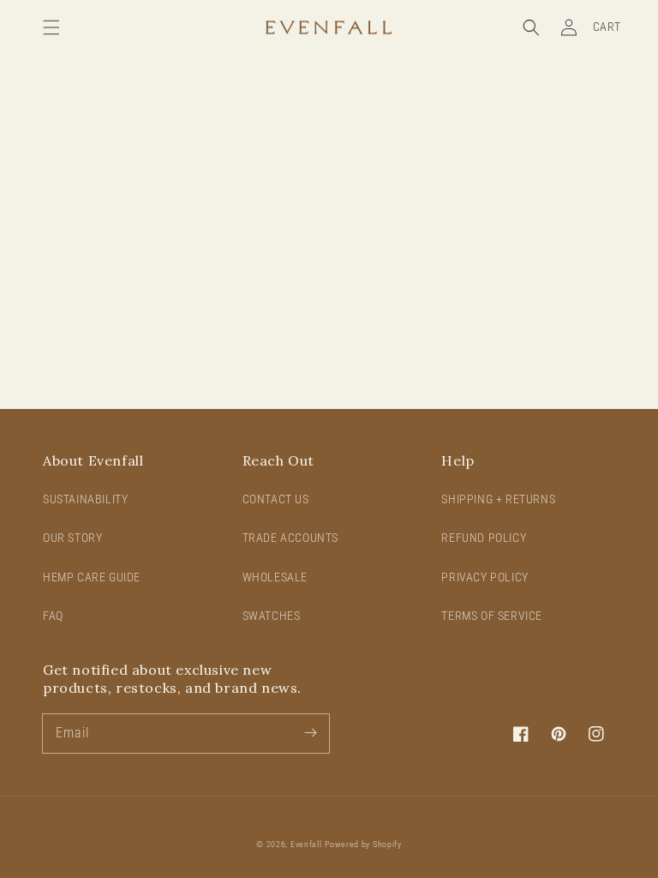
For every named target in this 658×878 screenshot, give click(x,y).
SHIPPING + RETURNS (498, 499)
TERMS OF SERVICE (491, 615)
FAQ (53, 615)
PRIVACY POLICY (484, 577)
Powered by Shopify (363, 844)
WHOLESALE (275, 577)
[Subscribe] (310, 733)
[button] (51, 27)
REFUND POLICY (483, 537)
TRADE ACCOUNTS (290, 537)
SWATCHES (271, 615)
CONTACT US (275, 499)
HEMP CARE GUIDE (92, 577)
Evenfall (306, 844)
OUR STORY (72, 537)
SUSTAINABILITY (85, 499)
